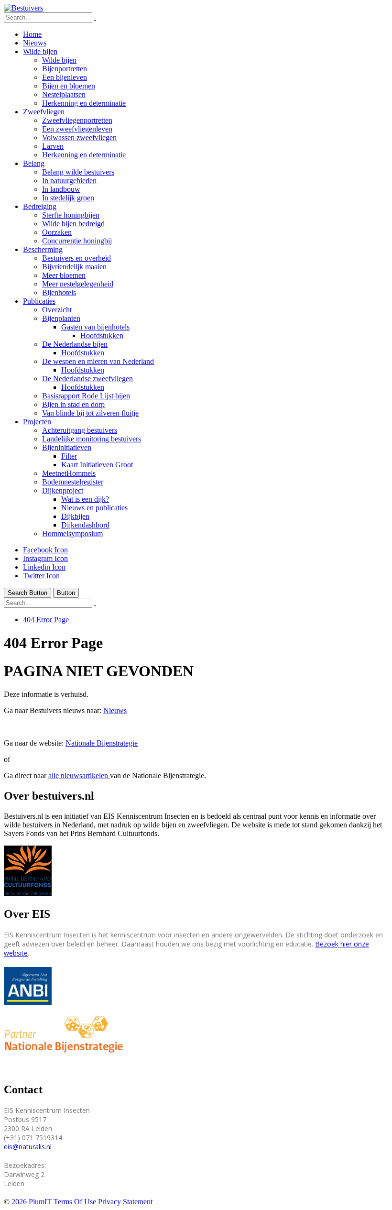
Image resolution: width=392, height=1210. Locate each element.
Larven (53, 146)
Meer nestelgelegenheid (77, 284)
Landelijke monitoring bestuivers (91, 439)
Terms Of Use (75, 1202)
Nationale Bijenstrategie (101, 743)
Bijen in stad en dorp (73, 404)
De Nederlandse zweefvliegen (87, 378)
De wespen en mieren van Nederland (98, 361)
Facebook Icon (45, 550)
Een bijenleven (64, 77)
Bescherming (43, 249)
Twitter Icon (41, 576)
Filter (69, 456)
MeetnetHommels (69, 473)
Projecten (37, 422)
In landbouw (61, 189)
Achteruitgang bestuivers (79, 430)
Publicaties (39, 301)
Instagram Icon (45, 558)
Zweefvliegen (44, 112)
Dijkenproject (62, 490)
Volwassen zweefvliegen (79, 137)
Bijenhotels (59, 292)
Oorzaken (57, 232)
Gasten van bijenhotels (95, 327)
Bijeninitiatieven (66, 447)
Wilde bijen (40, 51)
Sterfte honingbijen (70, 215)
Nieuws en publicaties (94, 508)
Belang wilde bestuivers (78, 172)
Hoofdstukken (101, 335)
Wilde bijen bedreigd (73, 224)
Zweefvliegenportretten (77, 120)
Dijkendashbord (85, 525)
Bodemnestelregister (72, 482)
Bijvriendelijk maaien (74, 267)
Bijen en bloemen (68, 86)
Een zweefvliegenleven (77, 129)
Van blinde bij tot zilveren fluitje (90, 413)
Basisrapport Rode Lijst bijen (86, 396)
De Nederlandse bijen (75, 344)
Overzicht (57, 310)
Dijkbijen (75, 516)
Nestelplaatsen (64, 94)
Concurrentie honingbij (77, 241)
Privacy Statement (125, 1202)
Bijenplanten (61, 318)
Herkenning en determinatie (84, 103)
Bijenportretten (64, 69)
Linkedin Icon (44, 567)
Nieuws (34, 43)
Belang (33, 163)
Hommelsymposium (72, 533)
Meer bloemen (64, 275)
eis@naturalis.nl (28, 1146)
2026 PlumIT (31, 1202)
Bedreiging (39, 206)
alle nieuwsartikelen (78, 775)
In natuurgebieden (69, 180)
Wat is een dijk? (85, 499)
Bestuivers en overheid (76, 258)
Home (32, 34)
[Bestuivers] (23, 8)
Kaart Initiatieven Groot (97, 465)
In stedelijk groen (68, 198)
